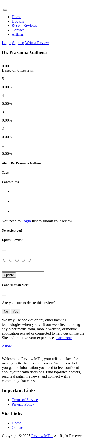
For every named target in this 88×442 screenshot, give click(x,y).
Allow (7, 346)
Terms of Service (25, 400)
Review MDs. (42, 436)
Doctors (18, 21)
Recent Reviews (24, 25)
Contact (18, 30)
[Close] (4, 250)
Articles (18, 34)
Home (16, 17)
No (6, 311)
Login (6, 43)
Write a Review (37, 43)
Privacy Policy (23, 404)
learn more (64, 338)
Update (9, 275)
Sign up (18, 43)
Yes (15, 311)
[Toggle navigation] (5, 10)
